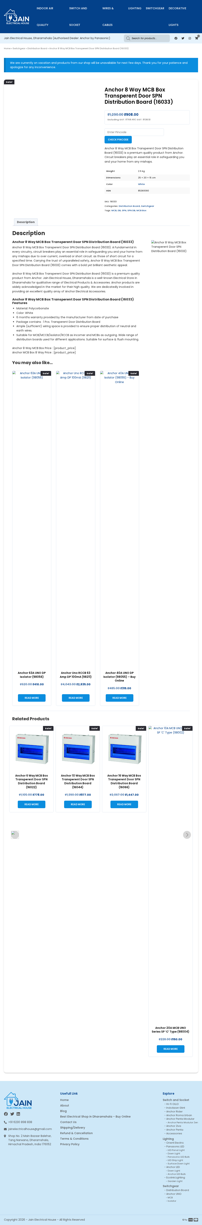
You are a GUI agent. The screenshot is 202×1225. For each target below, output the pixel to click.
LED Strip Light (175, 1160)
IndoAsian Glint (175, 1107)
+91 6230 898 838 (20, 1122)
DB (119, 210)
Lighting (134, 8)
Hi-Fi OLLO (172, 1104)
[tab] (26, 222)
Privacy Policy (69, 1144)
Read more (32, 698)
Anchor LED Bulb (177, 1174)
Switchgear (155, 8)
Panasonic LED (175, 1146)
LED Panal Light (176, 1150)
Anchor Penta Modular (180, 1118)
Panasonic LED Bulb (179, 1156)
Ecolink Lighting (175, 1177)
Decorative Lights (177, 16)
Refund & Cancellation (76, 1133)
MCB (114, 210)
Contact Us (68, 1122)
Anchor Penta (174, 1129)
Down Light (174, 1153)
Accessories (174, 1133)
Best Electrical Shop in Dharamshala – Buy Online (95, 1117)
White (141, 184)
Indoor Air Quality (45, 16)
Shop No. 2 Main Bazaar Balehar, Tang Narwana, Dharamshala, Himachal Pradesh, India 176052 (29, 1140)
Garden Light (175, 1181)
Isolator (172, 1200)
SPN (124, 210)
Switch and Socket (78, 16)
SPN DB (131, 210)
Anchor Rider (174, 1111)
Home (7, 48)
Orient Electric (175, 1142)
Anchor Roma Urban (179, 1115)
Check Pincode (118, 139)
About (64, 1105)
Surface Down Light (179, 1163)
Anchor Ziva (173, 1126)
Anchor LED (173, 1167)
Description (26, 222)
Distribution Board (37, 48)
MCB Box (141, 210)
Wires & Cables (108, 16)
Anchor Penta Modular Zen (183, 1122)
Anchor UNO (173, 1194)
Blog (63, 1111)
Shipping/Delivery (72, 1128)
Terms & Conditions (74, 1139)
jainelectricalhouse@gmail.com (30, 1129)
